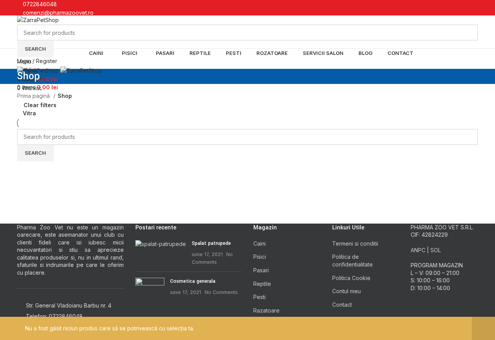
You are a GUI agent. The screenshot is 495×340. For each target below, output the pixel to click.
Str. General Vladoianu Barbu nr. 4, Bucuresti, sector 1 (97, 21)
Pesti (259, 297)
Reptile (262, 283)
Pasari (261, 270)
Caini (259, 243)
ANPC (418, 250)
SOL (435, 250)
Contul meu (346, 291)
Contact (342, 304)
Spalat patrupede (211, 243)
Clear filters (40, 105)
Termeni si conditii (355, 243)
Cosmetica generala (192, 281)
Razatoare (266, 310)
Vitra (29, 113)
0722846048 (40, 4)
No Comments (221, 292)
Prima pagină (34, 95)
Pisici (259, 256)
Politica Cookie (351, 278)
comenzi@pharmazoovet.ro (58, 12)
